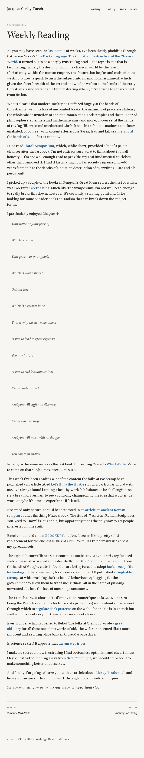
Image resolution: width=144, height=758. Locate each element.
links (122, 9)
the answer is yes (72, 643)
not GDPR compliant (90, 561)
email (11, 739)
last (51, 50)
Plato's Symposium (39, 146)
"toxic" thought (79, 658)
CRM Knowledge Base (39, 739)
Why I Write (116, 464)
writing (95, 9)
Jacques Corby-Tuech (25, 8)
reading (110, 9)
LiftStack (63, 739)
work (133, 9)
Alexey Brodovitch (110, 672)
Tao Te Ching (39, 188)
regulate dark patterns (53, 608)
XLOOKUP (53, 535)
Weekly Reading (18, 713)
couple (60, 50)
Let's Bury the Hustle (67, 484)
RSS (19, 739)
